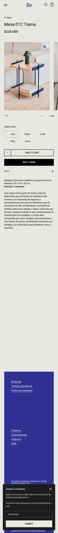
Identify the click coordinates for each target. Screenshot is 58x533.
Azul (13, 134)
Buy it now (29, 162)
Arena (27, 141)
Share (6, 171)
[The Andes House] (29, 5)
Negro (27, 134)
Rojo (13, 141)
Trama (9, 17)
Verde (42, 134)
